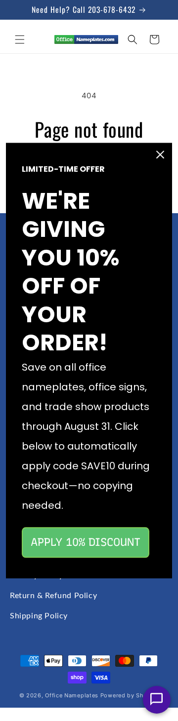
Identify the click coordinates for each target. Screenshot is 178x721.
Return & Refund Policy (53, 596)
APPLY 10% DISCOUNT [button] (85, 542)
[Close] (160, 154)
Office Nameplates (71, 695)
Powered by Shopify (129, 695)
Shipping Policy (39, 616)
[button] (20, 39)
